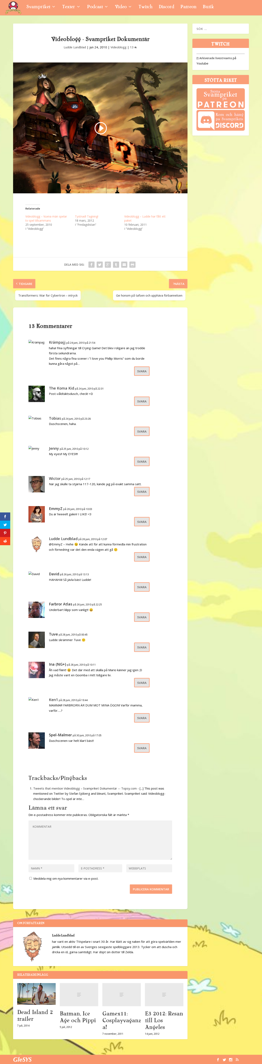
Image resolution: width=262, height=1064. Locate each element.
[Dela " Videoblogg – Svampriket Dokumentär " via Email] (124, 265)
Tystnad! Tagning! (86, 216)
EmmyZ (55, 508)
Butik (208, 7)
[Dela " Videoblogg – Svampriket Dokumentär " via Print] (132, 265)
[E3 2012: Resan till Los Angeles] (164, 994)
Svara (142, 371)
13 (132, 47)
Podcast (95, 7)
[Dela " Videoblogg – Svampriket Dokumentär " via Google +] (108, 265)
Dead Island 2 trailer (35, 1015)
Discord (166, 7)
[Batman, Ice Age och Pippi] (79, 994)
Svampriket (38, 7)
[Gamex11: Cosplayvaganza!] (121, 994)
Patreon (188, 7)
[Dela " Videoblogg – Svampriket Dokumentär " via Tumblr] (116, 265)
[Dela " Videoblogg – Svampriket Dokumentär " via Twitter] (100, 265)
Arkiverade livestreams (214, 58)
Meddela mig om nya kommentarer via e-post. (65, 878)
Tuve (53, 634)
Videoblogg (118, 47)
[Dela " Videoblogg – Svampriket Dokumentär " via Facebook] (91, 265)
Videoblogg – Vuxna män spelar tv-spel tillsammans (46, 218)
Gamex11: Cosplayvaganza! (121, 1020)
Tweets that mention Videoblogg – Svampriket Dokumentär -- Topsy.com (85, 788)
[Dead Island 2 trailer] (36, 994)
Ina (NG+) (57, 664)
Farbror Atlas (60, 604)
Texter (68, 7)
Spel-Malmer (60, 734)
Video (120, 7)
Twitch (145, 7)
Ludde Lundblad (75, 47)
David (54, 573)
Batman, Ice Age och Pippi (78, 1017)
